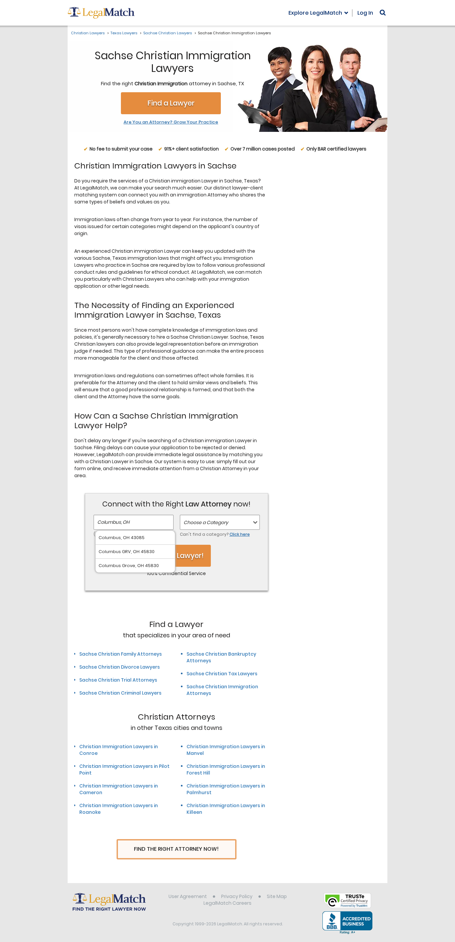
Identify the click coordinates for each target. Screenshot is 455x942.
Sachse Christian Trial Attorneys (118, 680)
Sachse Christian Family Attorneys (120, 654)
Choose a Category (206, 522)
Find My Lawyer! (176, 555)
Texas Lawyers (124, 33)
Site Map (277, 896)
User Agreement (188, 896)
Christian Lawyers (88, 33)
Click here (239, 534)
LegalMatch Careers (227, 903)
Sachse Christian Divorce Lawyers (119, 667)
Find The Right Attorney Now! (176, 849)
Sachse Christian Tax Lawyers (222, 673)
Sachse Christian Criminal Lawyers (120, 693)
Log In (365, 13)
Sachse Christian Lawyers (167, 33)
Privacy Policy (236, 896)
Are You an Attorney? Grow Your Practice (171, 122)
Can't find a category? (215, 534)
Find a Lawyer (171, 103)
